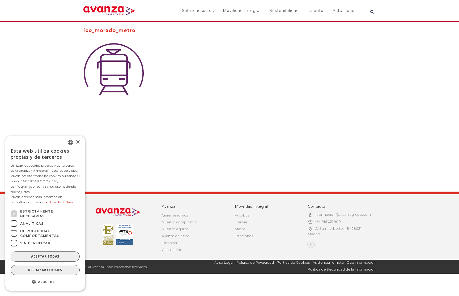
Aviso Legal (223, 262)
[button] (45, 282)
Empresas (170, 243)
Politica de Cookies (293, 262)
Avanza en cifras (175, 236)
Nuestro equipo (175, 229)
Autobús (242, 215)
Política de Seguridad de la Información (342, 269)
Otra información (361, 262)
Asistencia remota (328, 262)
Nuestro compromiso (180, 222)
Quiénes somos (175, 215)
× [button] (78, 142)
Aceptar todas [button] (45, 256)
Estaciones (244, 236)
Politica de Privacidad (255, 262)
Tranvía (241, 222)
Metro (240, 229)
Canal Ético (171, 250)
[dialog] (45, 213)
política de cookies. (59, 202)
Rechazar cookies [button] (45, 270)
